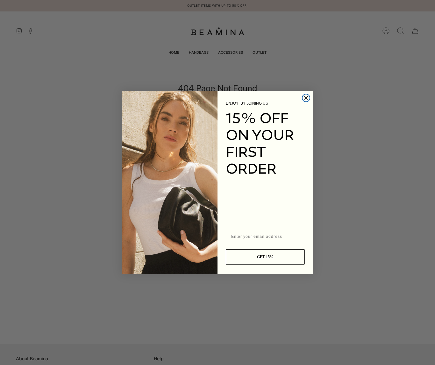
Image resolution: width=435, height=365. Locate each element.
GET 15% (265, 257)
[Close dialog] (306, 98)
